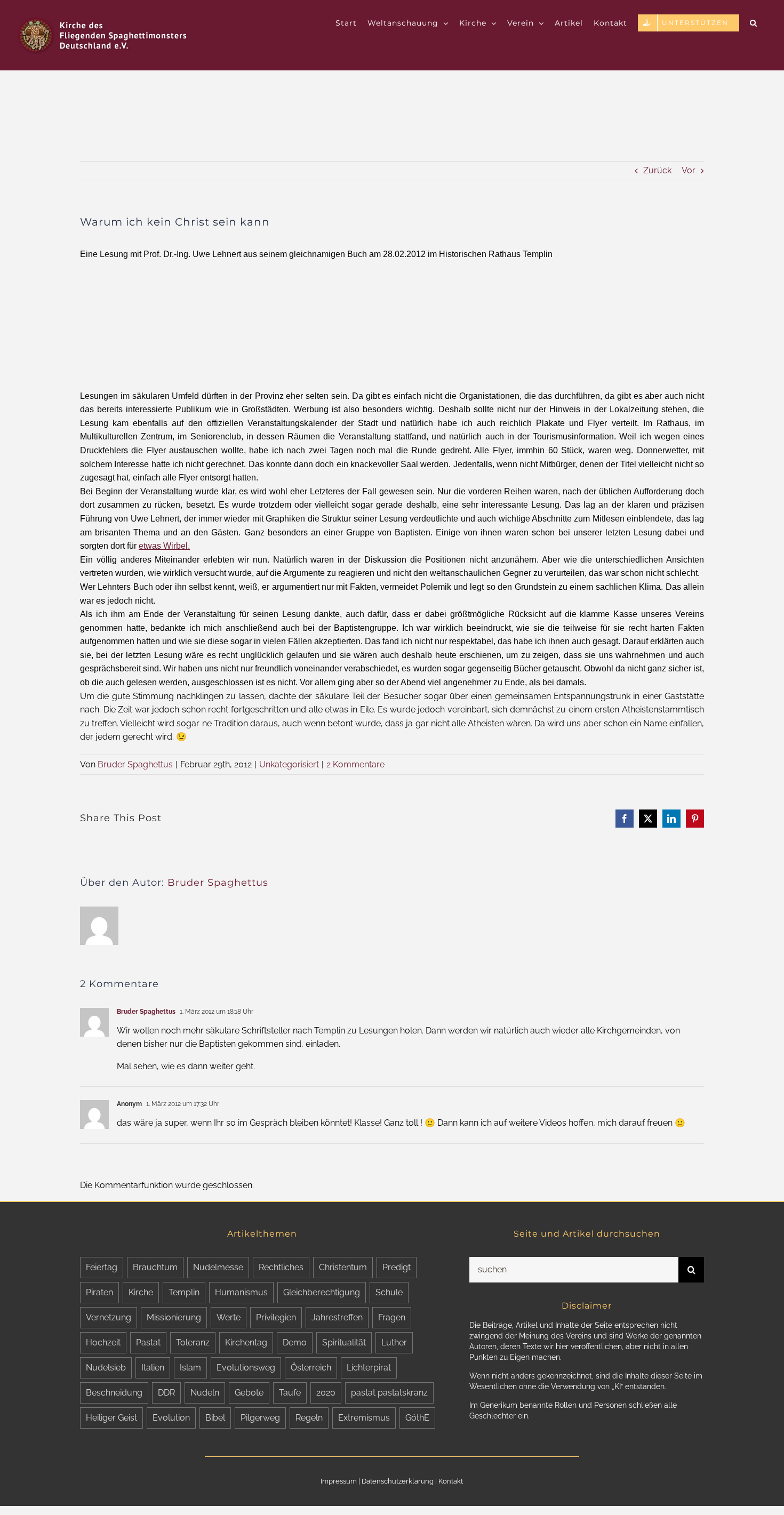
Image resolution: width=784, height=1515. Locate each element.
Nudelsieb (106, 1367)
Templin (184, 1292)
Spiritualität (344, 1342)
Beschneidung (114, 1393)
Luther (394, 1342)
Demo (295, 1342)
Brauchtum (155, 1267)
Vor (688, 170)
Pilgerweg (260, 1418)
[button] (753, 22)
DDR (166, 1393)
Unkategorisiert (289, 764)
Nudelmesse (218, 1267)
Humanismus (241, 1292)
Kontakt (450, 1481)
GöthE (417, 1418)
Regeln (309, 1418)
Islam (190, 1367)
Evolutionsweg (246, 1367)
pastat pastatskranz (389, 1393)
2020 (325, 1393)
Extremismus (364, 1418)
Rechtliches (281, 1267)
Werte (229, 1317)
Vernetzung (108, 1317)
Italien (152, 1367)
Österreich (311, 1367)
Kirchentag (246, 1342)
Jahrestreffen (337, 1317)
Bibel (215, 1418)
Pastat (148, 1342)
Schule (389, 1292)
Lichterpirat (369, 1367)
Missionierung (174, 1317)
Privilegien (276, 1317)
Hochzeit (103, 1342)
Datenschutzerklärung (398, 1481)
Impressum (339, 1481)
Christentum (343, 1267)
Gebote (249, 1393)
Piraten (99, 1292)
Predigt (396, 1267)
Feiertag (101, 1267)
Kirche (141, 1292)
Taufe (290, 1393)
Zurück (657, 170)
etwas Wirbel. (164, 545)
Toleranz (193, 1342)
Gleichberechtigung (321, 1292)
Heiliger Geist (111, 1418)
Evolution (171, 1418)
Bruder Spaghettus (135, 764)
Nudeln (204, 1393)
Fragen (391, 1317)
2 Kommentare (355, 764)
